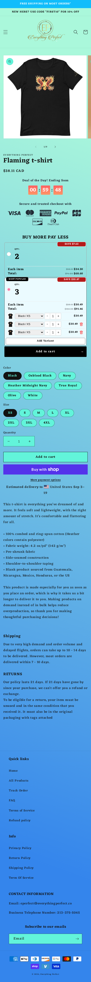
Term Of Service (21, 878)
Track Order (18, 790)
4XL (47, 423)
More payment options (45, 480)
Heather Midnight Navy (27, 385)
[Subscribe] (77, 939)
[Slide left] (36, 147)
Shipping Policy (21, 868)
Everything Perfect (49, 974)
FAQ (12, 800)
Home (13, 771)
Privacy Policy (20, 848)
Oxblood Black (40, 375)
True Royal (68, 385)
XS (10, 413)
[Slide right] (55, 147)
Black (12, 375)
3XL (29, 423)
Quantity (9, 433)
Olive (12, 395)
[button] (5, 32)
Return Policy (20, 858)
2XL (11, 423)
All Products (18, 781)
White (33, 395)
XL (67, 413)
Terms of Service (22, 810)
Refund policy (20, 820)
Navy (67, 375)
